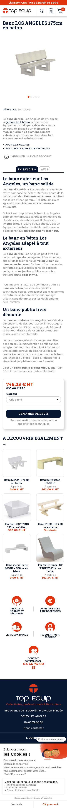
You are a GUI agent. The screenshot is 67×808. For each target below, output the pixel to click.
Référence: (10, 109)
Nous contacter (34, 728)
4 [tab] (36, 97)
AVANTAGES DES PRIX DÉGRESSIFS (50, 609)
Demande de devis (33, 413)
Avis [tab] (44, 169)
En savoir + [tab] (27, 169)
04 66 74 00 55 (33, 722)
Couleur (11, 394)
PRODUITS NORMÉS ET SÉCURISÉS (17, 611)
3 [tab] (33, 97)
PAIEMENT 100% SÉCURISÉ (50, 636)
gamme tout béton (18, 122)
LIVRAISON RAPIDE (17, 634)
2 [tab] (31, 97)
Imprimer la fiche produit (31, 156)
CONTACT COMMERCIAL (33, 663)
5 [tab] (38, 97)
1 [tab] (28, 97)
